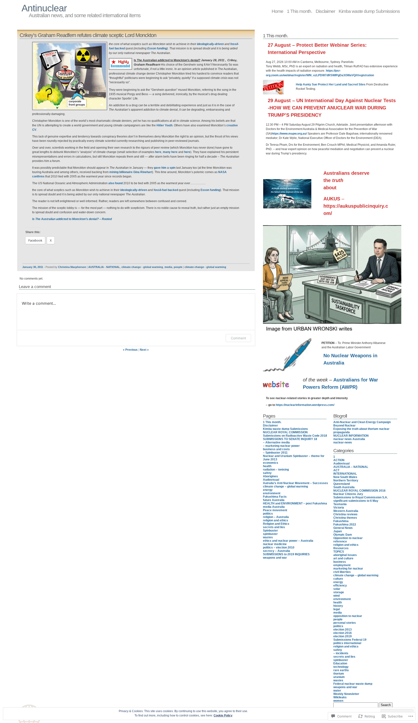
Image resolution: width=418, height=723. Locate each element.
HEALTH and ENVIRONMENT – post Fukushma (295, 503)
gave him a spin (164, 167)
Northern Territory (345, 480)
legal (336, 609)
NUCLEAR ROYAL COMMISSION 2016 (359, 490)
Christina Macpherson (72, 267)
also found (115, 183)
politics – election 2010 (278, 547)
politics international (347, 643)
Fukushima (341, 521)
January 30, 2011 (32, 267)
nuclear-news (342, 442)
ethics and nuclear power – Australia (288, 540)
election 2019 (342, 636)
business (339, 561)
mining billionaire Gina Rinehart (130, 172)
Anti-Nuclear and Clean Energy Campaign (362, 422)
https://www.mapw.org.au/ (289, 133)
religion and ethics (275, 520)
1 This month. (299, 11)
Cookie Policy (223, 715)
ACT (336, 470)
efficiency (340, 585)
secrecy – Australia (276, 551)
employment (342, 565)
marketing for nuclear (348, 568)
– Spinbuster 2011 (275, 452)
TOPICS (338, 551)
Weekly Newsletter (346, 694)
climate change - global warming (142, 267)
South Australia (344, 487)
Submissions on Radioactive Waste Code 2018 (295, 435)
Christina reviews (345, 514)
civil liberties (342, 572)
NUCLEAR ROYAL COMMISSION (285, 432)
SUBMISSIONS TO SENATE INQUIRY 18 (290, 439)
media (168, 267)
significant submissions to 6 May (355, 500)
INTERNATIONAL (345, 473)
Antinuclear (44, 8)
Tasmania (340, 504)
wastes (268, 537)
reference (340, 541)
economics (270, 462)
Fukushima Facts (275, 496)
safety (267, 473)
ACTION (338, 460)
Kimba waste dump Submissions (369, 11)
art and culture (343, 558)
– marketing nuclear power (281, 446)
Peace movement (275, 510)
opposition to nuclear (347, 616)
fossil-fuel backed (166, 190)
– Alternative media (276, 442)
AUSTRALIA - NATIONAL (104, 267)
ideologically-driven (210, 44)
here (158, 152)
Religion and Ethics (276, 523)
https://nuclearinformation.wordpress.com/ (305, 405)
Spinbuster (270, 530)
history (338, 606)
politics (268, 513)
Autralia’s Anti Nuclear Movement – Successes (295, 483)
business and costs (276, 449)
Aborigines (270, 476)
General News (343, 528)
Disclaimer (325, 11)
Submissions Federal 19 (349, 639)
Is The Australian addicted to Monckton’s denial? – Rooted (72, 219)
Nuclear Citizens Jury (348, 494)
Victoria (338, 507)
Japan (337, 531)
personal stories (344, 622)
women (338, 700)
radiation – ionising (276, 469)
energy (268, 490)
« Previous (130, 349)
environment (271, 493)
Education (340, 663)
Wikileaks (340, 697)
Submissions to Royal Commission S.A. (360, 497)
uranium (339, 677)
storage (338, 592)
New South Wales (345, 477)
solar (336, 589)
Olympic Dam (342, 534)
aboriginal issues (345, 555)
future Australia (273, 500)
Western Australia (345, 511)
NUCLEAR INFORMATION (351, 435)
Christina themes (345, 517)
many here (170, 152)
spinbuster (270, 534)
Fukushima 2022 (344, 524)
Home (277, 11)
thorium (338, 673)
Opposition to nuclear (348, 538)
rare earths (341, 670)
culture (338, 578)
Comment (238, 338)
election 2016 (342, 633)
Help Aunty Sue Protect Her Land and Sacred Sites (331, 84)
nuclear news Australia (349, 439)
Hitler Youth (164, 125)
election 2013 (342, 629)
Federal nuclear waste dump (352, 683)
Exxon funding (157, 48)
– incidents (340, 653)
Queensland (341, 484)
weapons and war (275, 557)
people (178, 267)
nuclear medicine (275, 544)
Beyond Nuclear (344, 425)
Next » (144, 349)
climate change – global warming (285, 486)
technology (341, 667)
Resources (341, 548)
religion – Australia (276, 517)
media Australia (274, 507)
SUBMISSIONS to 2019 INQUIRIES (286, 554)
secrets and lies (274, 527)
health (267, 466)
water (337, 690)
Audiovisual (271, 479)
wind (336, 595)
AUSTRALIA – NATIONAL (350, 467)
